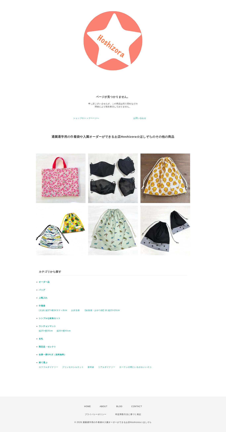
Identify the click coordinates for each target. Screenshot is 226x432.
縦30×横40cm (64, 331)
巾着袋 (42, 306)
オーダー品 (44, 282)
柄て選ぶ (43, 362)
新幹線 (91, 367)
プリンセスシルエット (73, 367)
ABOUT (103, 406)
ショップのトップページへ (86, 118)
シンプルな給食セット (49, 318)
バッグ (42, 290)
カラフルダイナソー (48, 367)
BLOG (119, 406)
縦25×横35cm (46, 331)
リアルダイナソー (106, 367)
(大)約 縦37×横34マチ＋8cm (53, 310)
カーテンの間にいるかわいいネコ (135, 367)
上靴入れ (43, 298)
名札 (41, 339)
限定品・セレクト (47, 347)
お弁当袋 (75, 310)
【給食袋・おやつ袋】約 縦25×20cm (102, 310)
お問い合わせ (139, 118)
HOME (87, 406)
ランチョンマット (47, 326)
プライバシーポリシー (95, 414)
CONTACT (136, 406)
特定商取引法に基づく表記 (128, 414)
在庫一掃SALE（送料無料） (52, 354)
